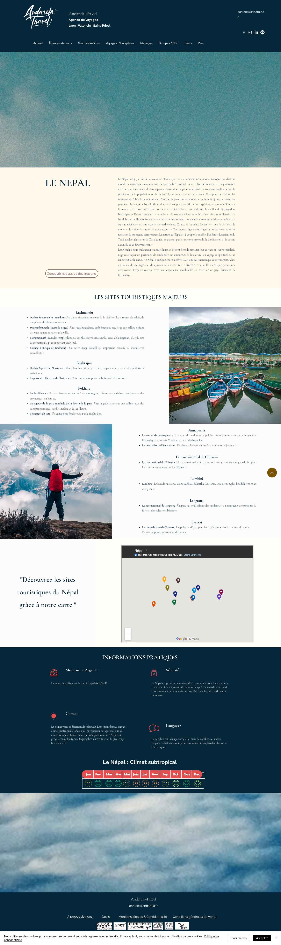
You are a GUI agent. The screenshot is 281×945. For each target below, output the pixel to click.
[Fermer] (276, 938)
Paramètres (239, 938)
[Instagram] (250, 32)
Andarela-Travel (83, 13)
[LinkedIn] (256, 32)
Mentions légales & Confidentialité (142, 917)
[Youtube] (262, 32)
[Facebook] (244, 32)
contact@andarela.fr (143, 906)
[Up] (272, 472)
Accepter (262, 938)
